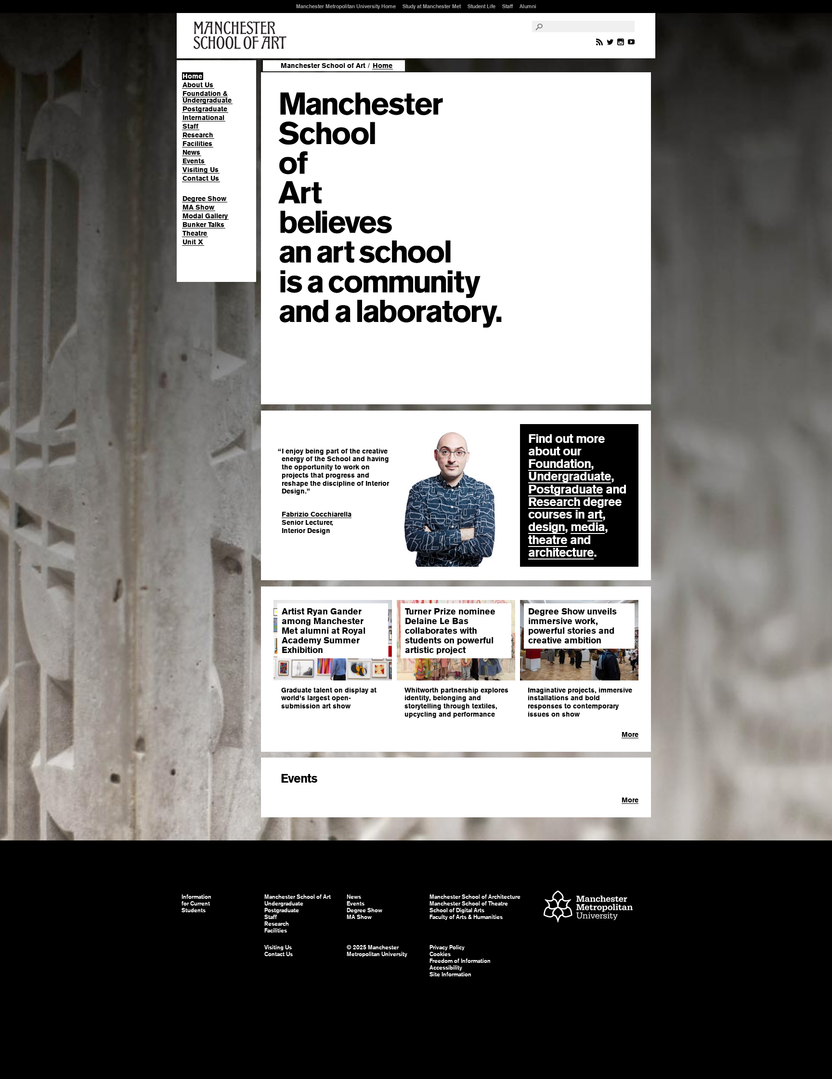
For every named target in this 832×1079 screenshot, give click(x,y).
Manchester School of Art (241, 35)
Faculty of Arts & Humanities (466, 917)
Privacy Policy (447, 947)
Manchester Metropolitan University (588, 908)
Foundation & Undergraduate (207, 97)
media (588, 527)
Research (197, 135)
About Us (197, 85)
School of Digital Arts (456, 910)
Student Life (481, 6)
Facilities (197, 143)
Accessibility (445, 967)
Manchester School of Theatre (468, 903)
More (630, 734)
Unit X (192, 242)
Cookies (440, 954)
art (594, 514)
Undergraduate (569, 476)
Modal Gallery (205, 216)
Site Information (450, 974)
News (191, 152)
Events (193, 161)
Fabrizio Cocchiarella (316, 514)
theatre (547, 540)
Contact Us (200, 178)
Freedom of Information (460, 961)
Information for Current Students (196, 903)
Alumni (528, 6)
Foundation (559, 463)
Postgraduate (204, 109)
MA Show (198, 207)
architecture (561, 552)
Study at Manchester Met (432, 6)
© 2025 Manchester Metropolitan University (377, 951)
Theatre (194, 233)
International (203, 117)
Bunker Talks (203, 224)
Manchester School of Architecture (474, 896)
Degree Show (204, 198)
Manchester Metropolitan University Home (346, 6)
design (546, 527)
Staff (507, 6)
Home (192, 76)
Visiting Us (200, 169)
